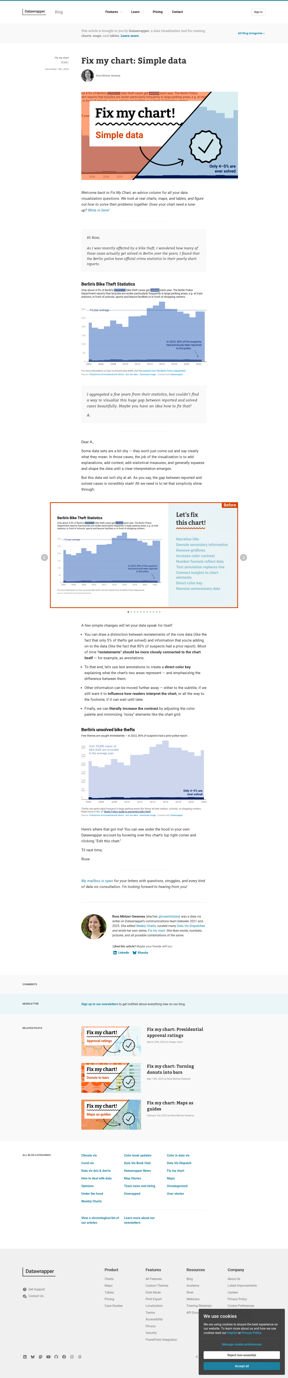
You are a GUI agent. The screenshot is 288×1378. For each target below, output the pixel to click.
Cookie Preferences (241, 1306)
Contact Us (35, 1296)
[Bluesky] (32, 1356)
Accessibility (154, 1319)
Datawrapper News (137, 1171)
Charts (109, 1279)
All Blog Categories (250, 33)
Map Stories (132, 1178)
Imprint (232, 1333)
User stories (175, 1194)
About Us (234, 1279)
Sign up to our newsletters (99, 1004)
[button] (97, 555)
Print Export (154, 1299)
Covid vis (87, 1163)
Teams (150, 1312)
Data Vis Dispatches (191, 926)
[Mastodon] (40, 1356)
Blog (59, 12)
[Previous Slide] (44, 557)
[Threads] (79, 1356)
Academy (193, 1285)
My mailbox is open (97, 881)
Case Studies (114, 1306)
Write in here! (98, 210)
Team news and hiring (139, 1186)
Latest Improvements (242, 1285)
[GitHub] (56, 1356)
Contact (177, 12)
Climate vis (89, 1155)
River (190, 1292)
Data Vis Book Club (137, 1163)
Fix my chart (62, 57)
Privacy (151, 1326)
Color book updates (137, 1155)
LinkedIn (123, 952)
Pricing (158, 12)
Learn (135, 12)
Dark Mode (153, 1292)
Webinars (193, 1299)
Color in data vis (178, 1155)
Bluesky (143, 952)
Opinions (87, 1186)
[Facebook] (64, 1356)
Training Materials (199, 1306)
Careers (233, 1292)
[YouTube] (48, 1356)
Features (111, 12)
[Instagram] (72, 1356)
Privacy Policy (237, 1299)
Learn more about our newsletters (139, 1220)
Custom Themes (157, 1285)
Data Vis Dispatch (179, 1163)
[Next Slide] (243, 557)
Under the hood (92, 1194)
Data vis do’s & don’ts (96, 1171)
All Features (154, 1279)
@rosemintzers (168, 916)
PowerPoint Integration (161, 1340)
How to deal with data (96, 1178)
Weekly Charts (146, 926)
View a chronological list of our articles (100, 1220)
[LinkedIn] (25, 1356)
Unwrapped (132, 1194)
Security (151, 1333)
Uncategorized (177, 1186)
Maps (171, 1178)
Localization (154, 1306)
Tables (109, 1292)
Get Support (36, 1289)
